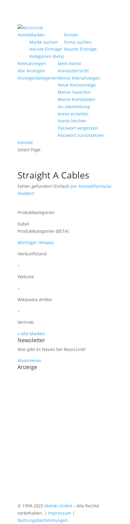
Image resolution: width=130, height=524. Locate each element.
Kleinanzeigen (32, 63)
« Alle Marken (31, 333)
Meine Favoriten (74, 92)
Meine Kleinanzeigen (79, 78)
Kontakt (25, 142)
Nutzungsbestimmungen (43, 520)
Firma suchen (78, 42)
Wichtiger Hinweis (36, 242)
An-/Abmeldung (74, 106)
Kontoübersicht (73, 71)
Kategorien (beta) (46, 56)
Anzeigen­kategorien (38, 78)
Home (23, 35)
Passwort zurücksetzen (81, 135)
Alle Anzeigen (31, 71)
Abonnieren (29, 360)
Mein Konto (69, 63)
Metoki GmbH (58, 506)
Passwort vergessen (78, 128)
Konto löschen (72, 121)
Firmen (71, 35)
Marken (37, 35)
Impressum (59, 513)
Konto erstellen (73, 114)
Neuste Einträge (45, 49)
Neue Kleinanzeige (77, 85)
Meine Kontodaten (76, 99)
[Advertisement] (65, 437)
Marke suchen (43, 42)
